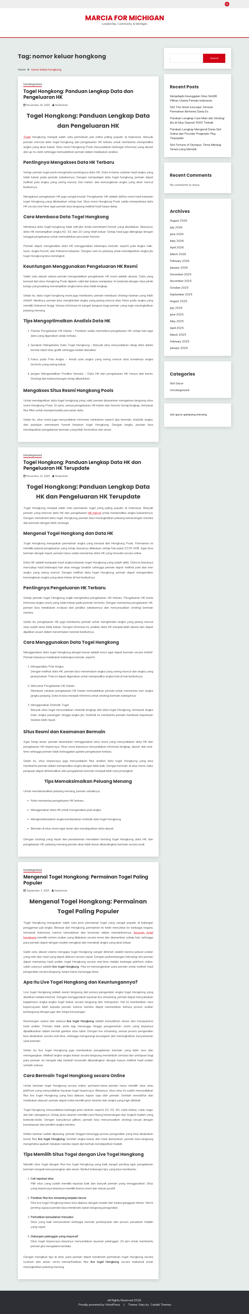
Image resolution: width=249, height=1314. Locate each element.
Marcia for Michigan (124, 18)
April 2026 (177, 247)
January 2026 (179, 267)
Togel (27, 137)
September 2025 (181, 294)
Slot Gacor (176, 383)
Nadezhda (61, 105)
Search (214, 58)
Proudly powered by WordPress (99, 1304)
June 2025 (177, 314)
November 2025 (181, 281)
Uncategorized (32, 84)
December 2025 (180, 274)
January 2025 (179, 348)
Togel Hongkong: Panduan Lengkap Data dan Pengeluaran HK (78, 94)
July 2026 (176, 227)
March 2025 (178, 334)
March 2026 (178, 254)
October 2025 (179, 287)
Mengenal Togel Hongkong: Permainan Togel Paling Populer (85, 880)
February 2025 (179, 341)
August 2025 (178, 301)
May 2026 (177, 241)
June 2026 (177, 234)
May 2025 (177, 321)
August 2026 (178, 220)
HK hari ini (94, 513)
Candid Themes (161, 1304)
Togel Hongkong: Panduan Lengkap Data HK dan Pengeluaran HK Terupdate (82, 465)
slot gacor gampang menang (188, 414)
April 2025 (177, 328)
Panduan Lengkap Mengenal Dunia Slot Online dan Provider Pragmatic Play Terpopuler (195, 133)
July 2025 (176, 308)
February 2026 (179, 261)
